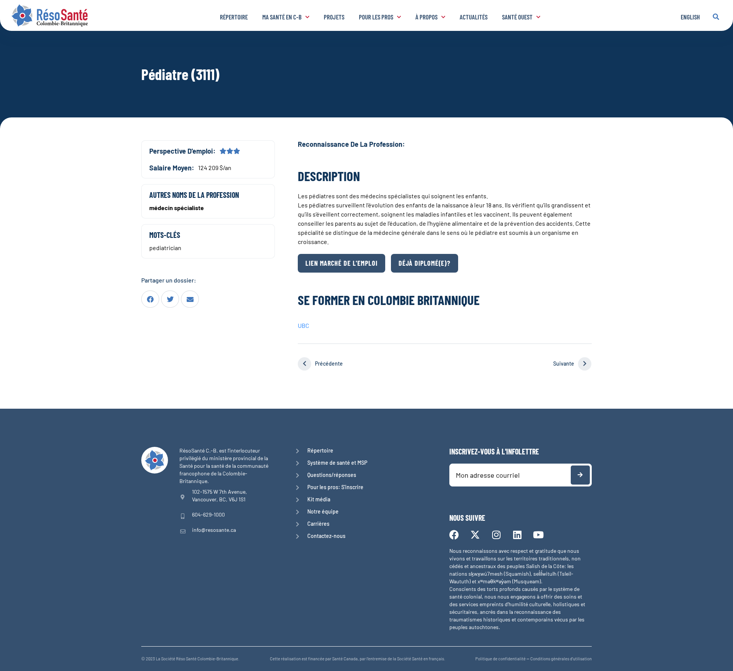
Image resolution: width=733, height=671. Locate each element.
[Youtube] (538, 534)
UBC (303, 325)
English (690, 17)
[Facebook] (454, 534)
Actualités (474, 17)
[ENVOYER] (580, 475)
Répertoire (234, 17)
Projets (334, 17)
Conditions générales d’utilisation (561, 658)
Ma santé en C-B (282, 17)
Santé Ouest (517, 17)
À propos (426, 17)
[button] (716, 16)
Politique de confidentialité (500, 658)
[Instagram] (496, 534)
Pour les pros (376, 17)
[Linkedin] (517, 534)
